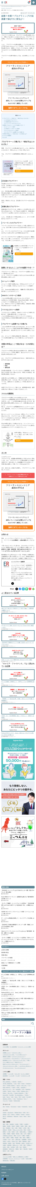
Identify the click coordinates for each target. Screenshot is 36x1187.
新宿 (25, 1129)
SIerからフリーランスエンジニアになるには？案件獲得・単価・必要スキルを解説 (17, 932)
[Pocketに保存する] (30, 589)
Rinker (20, 250)
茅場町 (12, 1137)
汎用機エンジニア (6, 1052)
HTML (18, 1087)
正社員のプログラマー (10, 120)
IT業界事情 (4, 965)
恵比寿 (13, 1126)
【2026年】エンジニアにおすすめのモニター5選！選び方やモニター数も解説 (17, 891)
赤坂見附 (5, 1143)
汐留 (16, 1127)
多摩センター (15, 1145)
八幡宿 (23, 1135)
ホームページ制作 (9, 127)
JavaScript (23, 1087)
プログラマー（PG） (16, 1052)
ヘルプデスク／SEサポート (25, 1066)
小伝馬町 (26, 1124)
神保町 (27, 1135)
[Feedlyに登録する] (33, 589)
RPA (20, 1096)
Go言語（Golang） (11, 1085)
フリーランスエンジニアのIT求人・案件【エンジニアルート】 (16, 1182)
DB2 (4, 1106)
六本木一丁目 (14, 1141)
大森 (17, 1131)
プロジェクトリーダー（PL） (19, 1060)
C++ (29, 1085)
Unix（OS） (10, 1093)
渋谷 (13, 1127)
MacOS (4, 1118)
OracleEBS (18, 1089)
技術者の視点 (5, 952)
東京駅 (16, 1137)
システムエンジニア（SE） (9, 1054)
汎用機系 (5, 1073)
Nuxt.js (18, 1085)
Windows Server (18, 1112)
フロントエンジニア (25, 1058)
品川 (21, 1147)
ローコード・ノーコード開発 (24, 1046)
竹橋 (4, 1137)
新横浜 (4, 1126)
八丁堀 (8, 1131)
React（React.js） (7, 1087)
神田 (21, 1137)
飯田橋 (13, 1133)
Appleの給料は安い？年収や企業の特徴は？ (13, 1004)
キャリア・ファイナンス (28, 13)
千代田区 (5, 1139)
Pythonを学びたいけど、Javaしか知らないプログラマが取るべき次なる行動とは (17, 993)
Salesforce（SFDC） (7, 1098)
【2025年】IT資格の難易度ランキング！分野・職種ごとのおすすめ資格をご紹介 (17, 925)
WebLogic (16, 1116)
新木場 (9, 1129)
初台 (4, 1127)
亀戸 (21, 1148)
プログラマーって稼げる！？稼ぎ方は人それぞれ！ (15, 118)
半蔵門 (7, 1137)
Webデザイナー (18, 1062)
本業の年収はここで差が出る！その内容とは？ (14, 134)
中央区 (28, 1129)
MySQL (7, 1106)
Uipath (23, 1096)
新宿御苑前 (5, 1148)
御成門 (29, 1133)
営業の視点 (4, 955)
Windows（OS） (24, 1091)
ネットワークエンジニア (20, 1068)
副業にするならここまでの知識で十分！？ (13, 125)
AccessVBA (5, 1095)
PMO (28, 1060)
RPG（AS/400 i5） (7, 1081)
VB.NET (19, 1081)
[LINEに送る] (26, 589)
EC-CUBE (28, 1096)
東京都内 (8, 1127)
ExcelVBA (11, 1095)
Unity (29, 1116)
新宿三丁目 (11, 1148)
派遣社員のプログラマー (11, 121)
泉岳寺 (23, 1143)
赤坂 (29, 1141)
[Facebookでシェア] (20, 589)
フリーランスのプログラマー (12, 123)
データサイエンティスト (8, 1068)
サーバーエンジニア (24, 1064)
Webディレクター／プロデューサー (10, 1064)
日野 (17, 1147)
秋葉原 (17, 1126)
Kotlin (4, 1096)
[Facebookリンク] (2, 1179)
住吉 (14, 1143)
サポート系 (17, 1073)
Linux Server (10, 1112)
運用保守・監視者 (6, 1056)
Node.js (4, 1093)
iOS (27, 1112)
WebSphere (9, 1116)
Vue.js (4, 1085)
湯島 (8, 1147)
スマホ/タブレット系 (25, 1075)
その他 (3, 968)
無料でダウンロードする (18, 108)
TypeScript (28, 1083)
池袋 (4, 1124)
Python (22, 1083)
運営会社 (3, 1166)
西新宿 (17, 1148)
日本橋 (16, 1124)
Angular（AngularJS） (19, 1093)
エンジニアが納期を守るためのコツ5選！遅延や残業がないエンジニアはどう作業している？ (17, 999)
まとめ (4, 137)
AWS (24, 1112)
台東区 (4, 1133)
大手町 (24, 1127)
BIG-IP (4, 1116)
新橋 (26, 1126)
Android (4, 1114)
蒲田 (7, 1124)
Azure (21, 1116)
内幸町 (22, 1126)
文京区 (4, 1147)
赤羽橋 (12, 1150)
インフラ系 (10, 1073)
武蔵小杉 (5, 1129)
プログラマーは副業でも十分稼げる (14, 132)
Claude (10, 1100)
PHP (19, 1083)
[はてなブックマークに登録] (23, 589)
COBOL (4, 1091)
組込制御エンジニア (7, 1060)
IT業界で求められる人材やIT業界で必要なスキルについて (17, 1008)
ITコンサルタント (16, 1058)
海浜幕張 (12, 1124)
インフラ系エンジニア (21, 1054)
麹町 (15, 1135)
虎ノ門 (18, 1135)
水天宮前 (13, 1147)
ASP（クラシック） (7, 1089)
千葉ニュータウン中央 (17, 1129)
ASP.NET (14, 1081)
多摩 (24, 1145)
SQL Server (13, 1106)
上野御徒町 (24, 1139)
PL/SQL (26, 1095)
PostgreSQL (24, 1106)
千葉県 (21, 1124)
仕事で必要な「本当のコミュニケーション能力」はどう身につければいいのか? (23, 434)
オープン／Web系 (25, 1073)
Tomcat (27, 1114)
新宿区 (24, 1147)
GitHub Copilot (17, 1100)
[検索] (33, 1023)
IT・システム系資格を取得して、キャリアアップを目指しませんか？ (17, 919)
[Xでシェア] (16, 589)
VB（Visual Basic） (19, 1095)
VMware (18, 1114)
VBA (26, 1093)
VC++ (25, 1098)
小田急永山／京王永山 (7, 1135)
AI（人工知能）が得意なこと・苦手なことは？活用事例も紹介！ (17, 975)
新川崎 (8, 1126)
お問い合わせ (5, 1175)
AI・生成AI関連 (13, 1046)
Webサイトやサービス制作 (12, 128)
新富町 (4, 1131)
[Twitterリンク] (5, 1179)
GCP (9, 1114)
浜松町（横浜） (23, 1131)
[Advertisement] (18, 867)
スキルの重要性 (6, 135)
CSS (23, 1089)
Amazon (18, 171)
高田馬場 (9, 1145)
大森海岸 (30, 1131)
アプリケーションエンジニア (18, 1056)
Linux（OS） (24, 1085)
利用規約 (3, 1172)
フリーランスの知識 (6, 957)
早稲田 (20, 1127)
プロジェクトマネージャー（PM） (10, 1066)
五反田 (4, 1141)
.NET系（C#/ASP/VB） (8, 1083)
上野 (13, 1139)
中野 (21, 1145)
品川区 (29, 1139)
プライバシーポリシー (7, 1169)
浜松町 (13, 1131)
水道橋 (4, 1145)
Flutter (13, 1087)
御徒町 (8, 1133)
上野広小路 (17, 1139)
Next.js (8, 1096)
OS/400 (4, 1112)
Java (15, 1083)
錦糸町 (9, 1143)
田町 (29, 1127)
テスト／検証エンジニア (8, 1062)
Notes (16, 1096)
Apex (14, 1098)
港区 (22, 1133)
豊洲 (20, 1141)
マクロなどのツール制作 (11, 130)
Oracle (19, 1106)
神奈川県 (25, 1148)
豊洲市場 (24, 1141)
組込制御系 (5, 1075)
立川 (9, 1139)
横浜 (24, 1137)
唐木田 (4, 1150)
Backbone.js (19, 1098)
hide (19, 115)
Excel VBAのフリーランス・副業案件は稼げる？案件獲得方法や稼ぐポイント (17, 897)
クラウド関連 (6, 1046)
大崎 (8, 1150)
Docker (9, 1091)
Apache (22, 1114)
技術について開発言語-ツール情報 (10, 963)
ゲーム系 (17, 1075)
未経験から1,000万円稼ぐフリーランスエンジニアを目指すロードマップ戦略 (23, 247)
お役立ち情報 (5, 950)
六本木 (8, 1141)
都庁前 (17, 1133)
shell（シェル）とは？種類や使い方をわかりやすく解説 (16, 659)
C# (13, 1089)
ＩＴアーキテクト (6, 1058)
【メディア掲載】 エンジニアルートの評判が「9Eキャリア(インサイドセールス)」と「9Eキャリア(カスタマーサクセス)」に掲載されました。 (17, 939)
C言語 (18, 1091)
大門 (25, 1133)
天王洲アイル (29, 1143)
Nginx (25, 1116)
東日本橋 (18, 1143)
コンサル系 (11, 1075)
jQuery (13, 1091)
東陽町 (28, 1137)
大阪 (29, 1126)
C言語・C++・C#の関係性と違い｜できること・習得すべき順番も (17, 987)
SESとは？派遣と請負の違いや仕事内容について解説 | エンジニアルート (17, 1013)
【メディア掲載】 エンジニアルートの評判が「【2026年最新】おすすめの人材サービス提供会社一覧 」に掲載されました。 (17, 905)
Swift (12, 1096)
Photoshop (28, 1089)
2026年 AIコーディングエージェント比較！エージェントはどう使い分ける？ (17, 912)
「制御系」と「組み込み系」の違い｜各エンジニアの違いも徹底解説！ (17, 981)
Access (30, 1106)
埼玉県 (30, 1148)
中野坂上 (29, 1145)
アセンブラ (5, 1100)
